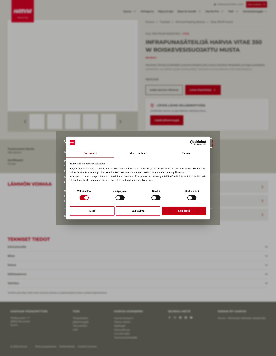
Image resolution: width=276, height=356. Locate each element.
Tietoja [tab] (186, 153)
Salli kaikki (184, 211)
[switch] (120, 197)
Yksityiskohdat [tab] (138, 153)
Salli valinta (138, 211)
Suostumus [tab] (90, 153)
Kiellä (92, 211)
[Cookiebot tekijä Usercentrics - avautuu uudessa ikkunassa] (192, 142)
